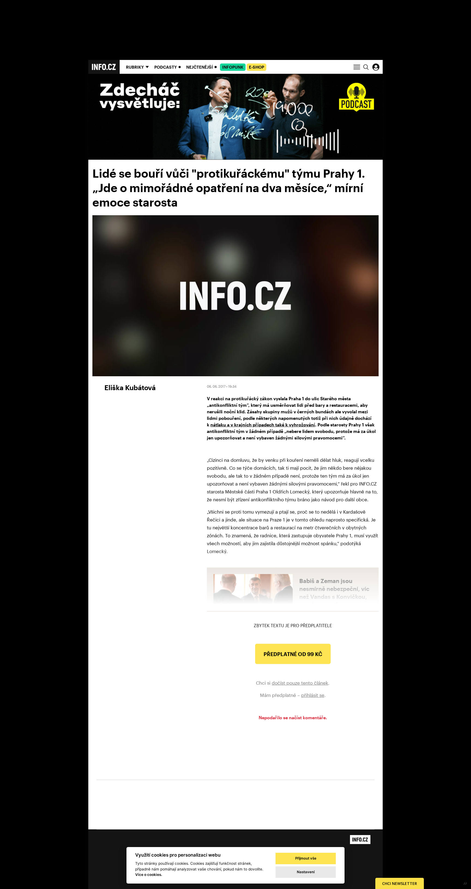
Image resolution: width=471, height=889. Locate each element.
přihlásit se (312, 695)
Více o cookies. (148, 874)
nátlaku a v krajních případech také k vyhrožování (262, 424)
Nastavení (306, 872)
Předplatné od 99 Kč (293, 654)
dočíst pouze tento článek (300, 682)
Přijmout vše (305, 858)
